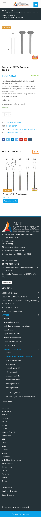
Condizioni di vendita (9, 491)
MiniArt (4, 453)
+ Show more (7, 402)
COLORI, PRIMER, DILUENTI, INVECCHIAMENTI (19, 397)
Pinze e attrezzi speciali (12, 338)
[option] (20, 42)
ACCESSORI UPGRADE (10, 307)
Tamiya (4, 470)
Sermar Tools (7, 467)
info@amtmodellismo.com (15, 247)
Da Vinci (5, 418)
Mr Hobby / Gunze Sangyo (11, 460)
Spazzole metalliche (13, 376)
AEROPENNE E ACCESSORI (12, 311)
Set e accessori (11, 372)
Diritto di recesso (8, 495)
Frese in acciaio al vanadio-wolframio (23, 129)
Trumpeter (6, 474)
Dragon (4, 425)
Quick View (21, 194)
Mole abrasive (11, 364)
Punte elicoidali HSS (13, 368)
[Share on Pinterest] (21, 139)
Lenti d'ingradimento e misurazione (17, 326)
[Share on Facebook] (3, 139)
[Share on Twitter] (8, 139)
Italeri (4, 442)
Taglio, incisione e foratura (13, 341)
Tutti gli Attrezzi (9, 345)
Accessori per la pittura (12, 322)
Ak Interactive (7, 411)
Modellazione (9, 330)
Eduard (4, 429)
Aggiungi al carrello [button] (10, 201)
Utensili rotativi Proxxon (12, 349)
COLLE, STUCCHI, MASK (11, 393)
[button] (37, 59)
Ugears (4, 477)
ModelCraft (6, 456)
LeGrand (5, 449)
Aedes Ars (5, 408)
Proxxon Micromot (14, 122)
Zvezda (4, 481)
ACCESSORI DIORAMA (10, 293)
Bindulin (5, 415)
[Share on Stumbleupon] (25, 139)
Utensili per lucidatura (13, 383)
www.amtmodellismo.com (14, 250)
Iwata (4, 446)
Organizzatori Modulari (12, 334)
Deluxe (4, 422)
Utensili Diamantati (13, 380)
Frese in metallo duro (13, 360)
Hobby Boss (6, 436)
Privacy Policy (7, 282)
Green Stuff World (8, 432)
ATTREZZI (5, 315)
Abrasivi (6, 318)
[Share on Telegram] (16, 139)
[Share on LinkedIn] (12, 139)
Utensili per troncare (13, 387)
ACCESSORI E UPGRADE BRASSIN (14, 297)
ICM (3, 439)
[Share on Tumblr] (30, 139)
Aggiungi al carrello (22, 514)
